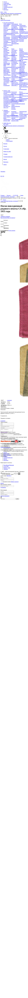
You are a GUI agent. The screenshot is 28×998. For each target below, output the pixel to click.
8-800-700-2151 (7, 123)
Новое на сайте (7, 455)
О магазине (6, 453)
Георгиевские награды (14, 24)
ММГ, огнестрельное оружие (16, 102)
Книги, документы (14, 39)
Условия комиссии (7, 457)
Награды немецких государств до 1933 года (7, 105)
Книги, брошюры (23, 83)
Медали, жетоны (14, 28)
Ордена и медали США (7, 120)
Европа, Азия (6, 467)
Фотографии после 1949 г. (22, 63)
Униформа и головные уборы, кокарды (6, 113)
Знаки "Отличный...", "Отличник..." (7, 80)
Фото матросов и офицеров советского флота (22, 69)
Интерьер (9, 101)
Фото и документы (22, 92)
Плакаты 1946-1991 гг (15, 84)
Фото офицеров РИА (15, 43)
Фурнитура (19, 72)
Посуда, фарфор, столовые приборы (21, 50)
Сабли (8, 99)
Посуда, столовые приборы (22, 30)
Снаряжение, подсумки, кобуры (16, 75)
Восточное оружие (6, 99)
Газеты (23, 86)
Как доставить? (11, 217)
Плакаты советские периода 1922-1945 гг (17, 82)
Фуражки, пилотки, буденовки (6, 59)
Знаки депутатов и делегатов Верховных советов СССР (14, 52)
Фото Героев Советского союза (22, 66)
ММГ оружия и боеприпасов (6, 54)
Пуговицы (25, 33)
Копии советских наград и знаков (14, 65)
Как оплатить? (4, 217)
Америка (5, 469)
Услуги (5, 452)
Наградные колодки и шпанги (14, 93)
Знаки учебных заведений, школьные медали (14, 58)
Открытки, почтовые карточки (23, 40)
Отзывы (5, 456)
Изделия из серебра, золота (23, 28)
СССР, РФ (5, 466)
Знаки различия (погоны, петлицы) (14, 70)
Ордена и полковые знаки (15, 27)
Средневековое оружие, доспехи (7, 93)
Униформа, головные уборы (7, 41)
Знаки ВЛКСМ (6, 71)
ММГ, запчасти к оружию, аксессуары (6, 27)
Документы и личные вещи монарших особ (8, 96)
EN (3, 176)
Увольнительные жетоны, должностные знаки (17, 31)
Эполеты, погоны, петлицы (15, 34)
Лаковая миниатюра (23, 53)
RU (1, 176)
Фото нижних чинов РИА (15, 41)
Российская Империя (8, 465)
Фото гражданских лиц (22, 25)
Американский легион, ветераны (23, 113)
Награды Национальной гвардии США (15, 117)
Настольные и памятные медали (16, 62)
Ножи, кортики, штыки (6, 51)
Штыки (18, 101)
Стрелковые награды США (15, 120)
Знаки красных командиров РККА (7, 69)
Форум (5, 459)
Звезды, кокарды (15, 77)
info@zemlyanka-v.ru (5, 447)
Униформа (17, 103)
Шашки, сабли (5, 49)
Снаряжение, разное (22, 118)
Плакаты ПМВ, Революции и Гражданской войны (7, 37)
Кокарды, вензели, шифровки (7, 44)
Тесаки (17, 99)
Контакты (5, 460)
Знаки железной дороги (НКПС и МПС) (7, 75)
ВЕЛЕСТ (9, 475)
